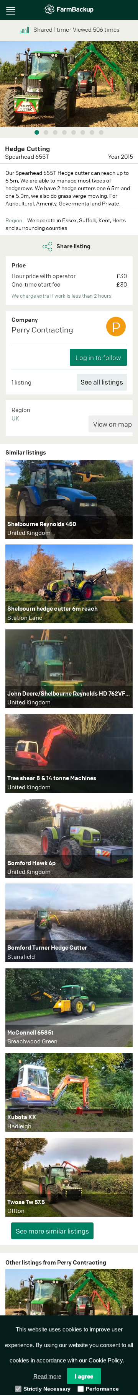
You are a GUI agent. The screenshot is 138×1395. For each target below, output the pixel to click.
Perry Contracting (42, 329)
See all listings (101, 382)
